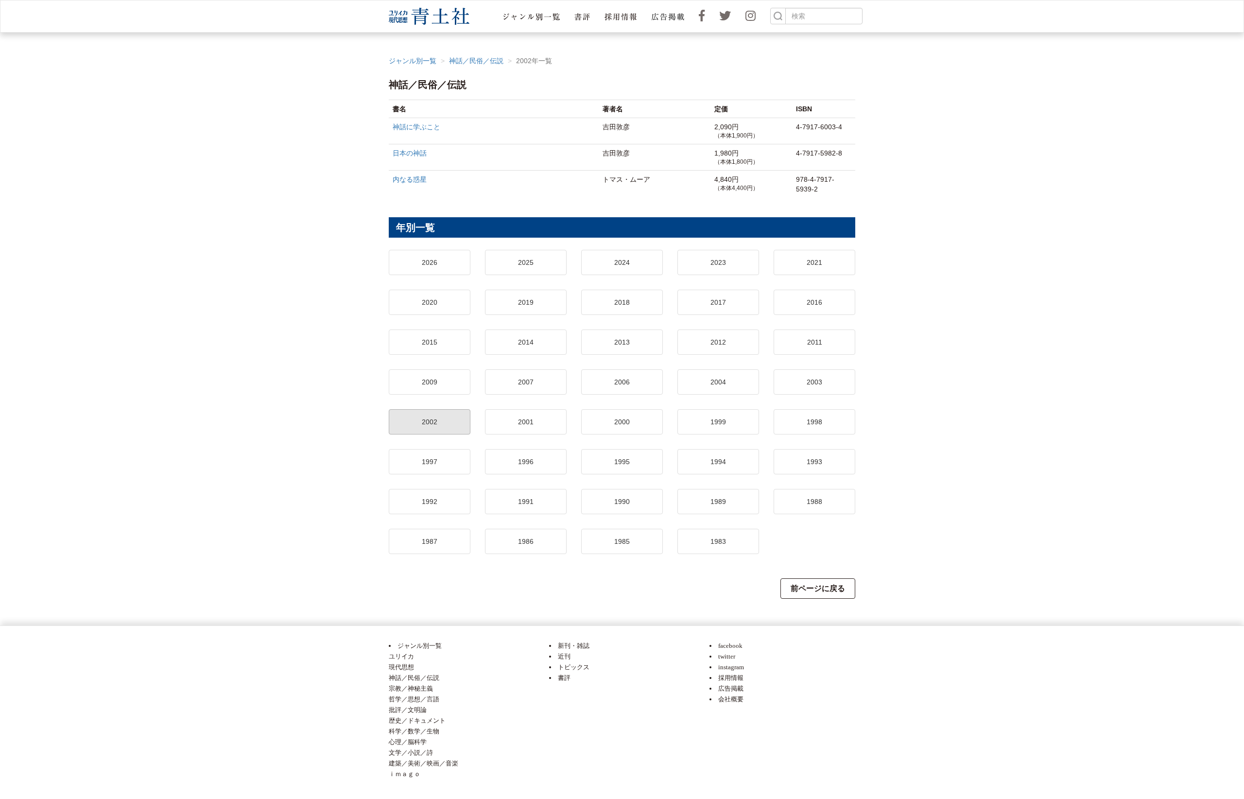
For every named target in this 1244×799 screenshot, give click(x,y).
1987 (429, 541)
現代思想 (401, 667)
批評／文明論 (408, 709)
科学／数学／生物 (414, 731)
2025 (526, 262)
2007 (526, 382)
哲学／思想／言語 (414, 699)
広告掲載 (730, 688)
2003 (814, 382)
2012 (718, 342)
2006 (622, 382)
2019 (526, 302)
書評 (564, 677)
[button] (531, 16)
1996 (526, 462)
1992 (429, 501)
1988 (814, 501)
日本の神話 (410, 153)
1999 (718, 422)
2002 (429, 422)
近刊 (564, 656)
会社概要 (730, 699)
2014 (526, 342)
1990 (622, 501)
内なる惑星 (410, 179)
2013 (622, 342)
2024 (622, 262)
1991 (526, 501)
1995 (622, 462)
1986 (526, 541)
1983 (718, 541)
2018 (622, 302)
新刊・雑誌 (573, 645)
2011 (814, 342)
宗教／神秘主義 (411, 688)
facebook (730, 645)
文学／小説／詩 (411, 752)
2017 (718, 302)
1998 (814, 422)
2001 (526, 422)
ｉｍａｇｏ (404, 774)
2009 (429, 382)
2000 (622, 422)
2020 (429, 302)
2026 (429, 262)
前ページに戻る (818, 588)
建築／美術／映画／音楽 (423, 763)
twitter (726, 656)
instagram (731, 667)
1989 (718, 501)
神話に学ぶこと (416, 127)
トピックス (573, 667)
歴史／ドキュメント (417, 720)
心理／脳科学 (408, 742)
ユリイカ (401, 656)
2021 (814, 262)
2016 (814, 302)
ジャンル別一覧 (412, 61)
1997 (429, 462)
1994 (718, 462)
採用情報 (730, 677)
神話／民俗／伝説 (476, 61)
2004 (718, 382)
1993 (814, 462)
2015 (429, 342)
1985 (622, 541)
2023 (718, 262)
